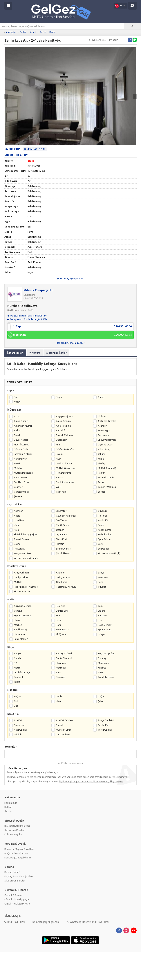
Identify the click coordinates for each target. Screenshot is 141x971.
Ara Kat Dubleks (64, 720)
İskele (17, 681)
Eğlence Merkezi (22, 615)
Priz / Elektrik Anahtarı (26, 586)
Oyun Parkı (62, 534)
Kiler (58, 458)
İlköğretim (61, 634)
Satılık (43, 32)
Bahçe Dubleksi (106, 720)
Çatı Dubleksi (63, 734)
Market (18, 625)
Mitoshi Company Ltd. (39, 290)
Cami (100, 606)
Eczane (101, 610)
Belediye (60, 606)
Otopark (60, 530)
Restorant (19, 548)
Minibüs (102, 667)
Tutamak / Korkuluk (66, 586)
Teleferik (19, 677)
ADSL (17, 416)
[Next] (135, 96)
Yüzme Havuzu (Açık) (109, 553)
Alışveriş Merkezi (23, 606)
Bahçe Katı (19, 725)
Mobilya (18, 468)
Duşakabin (61, 439)
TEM (100, 672)
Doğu (59, 397)
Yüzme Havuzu (22, 591)
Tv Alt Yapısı (62, 525)
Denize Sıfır (62, 610)
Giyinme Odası (105, 444)
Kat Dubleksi (20, 729)
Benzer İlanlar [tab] (58, 352)
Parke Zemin (21, 477)
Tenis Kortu (62, 539)
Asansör (102, 425)
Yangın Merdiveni (23, 553)
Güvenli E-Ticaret (13, 895)
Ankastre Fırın (63, 425)
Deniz (59, 696)
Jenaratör (61, 511)
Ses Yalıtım (61, 520)
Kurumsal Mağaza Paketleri (19, 849)
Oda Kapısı (62, 582)
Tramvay (60, 677)
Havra (17, 620)
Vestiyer (18, 487)
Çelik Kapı (61, 491)
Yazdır (114, 40)
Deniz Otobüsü (64, 658)
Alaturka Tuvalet (107, 421)
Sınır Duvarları (63, 548)
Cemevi (18, 610)
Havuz (59, 701)
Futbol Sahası (105, 534)
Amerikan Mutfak (23, 425)
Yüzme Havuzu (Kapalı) (26, 558)
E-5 (15, 663)
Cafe (100, 544)
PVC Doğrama (63, 472)
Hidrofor (102, 515)
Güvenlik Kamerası (66, 515)
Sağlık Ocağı (20, 629)
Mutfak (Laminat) (107, 468)
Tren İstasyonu (106, 677)
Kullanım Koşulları (13, 834)
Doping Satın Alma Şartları (18, 876)
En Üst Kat (103, 725)
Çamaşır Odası (21, 491)
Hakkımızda (10, 803)
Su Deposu (103, 548)
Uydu (16, 525)
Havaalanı (61, 663)
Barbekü (60, 430)
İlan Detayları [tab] (15, 352)
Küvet (17, 463)
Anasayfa (11, 32)
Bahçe (101, 525)
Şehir (100, 701)
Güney (101, 397)
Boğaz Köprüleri (106, 653)
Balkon (17, 430)
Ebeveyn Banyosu (107, 439)
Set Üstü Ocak (21, 482)
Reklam (8, 807)
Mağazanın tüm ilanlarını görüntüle (28, 315)
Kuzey (17, 401)
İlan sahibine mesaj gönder (70, 343)
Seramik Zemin (106, 477)
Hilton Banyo (104, 449)
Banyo (101, 572)
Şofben (102, 491)
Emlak (23, 32)
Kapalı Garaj (104, 530)
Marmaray (103, 663)
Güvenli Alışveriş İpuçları (17, 899)
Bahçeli (60, 725)
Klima (101, 458)
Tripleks (18, 734)
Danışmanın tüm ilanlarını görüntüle (28, 319)
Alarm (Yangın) (63, 421)
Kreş (16, 530)
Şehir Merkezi (21, 639)
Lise (100, 620)
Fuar (58, 615)
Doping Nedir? (12, 872)
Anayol (17, 653)
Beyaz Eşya (104, 430)
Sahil (58, 672)
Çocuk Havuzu (63, 553)
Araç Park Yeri (21, 572)
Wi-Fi (59, 487)
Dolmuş (102, 658)
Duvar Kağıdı (21, 439)
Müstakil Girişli (63, 729)
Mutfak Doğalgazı (23, 472)
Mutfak (18, 582)
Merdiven (103, 577)
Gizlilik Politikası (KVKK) (17, 903)
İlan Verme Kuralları (14, 830)
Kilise (59, 620)
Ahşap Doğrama (64, 416)
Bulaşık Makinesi (64, 435)
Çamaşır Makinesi (107, 487)
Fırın (58, 444)
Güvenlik (102, 511)
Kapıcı (17, 515)
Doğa (101, 696)
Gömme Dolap (21, 449)
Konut (33, 32)
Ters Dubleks (105, 729)
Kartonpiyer (20, 458)
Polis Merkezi (105, 625)
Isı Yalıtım (19, 520)
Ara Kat (18, 720)
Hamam (60, 544)
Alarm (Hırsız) (21, 421)
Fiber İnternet (21, 444)
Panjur (101, 472)
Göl (16, 701)
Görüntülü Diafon (65, 449)
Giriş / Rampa (63, 577)
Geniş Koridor (21, 577)
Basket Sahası (21, 539)
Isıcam (59, 454)
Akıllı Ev (102, 416)
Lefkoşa (8, 154)
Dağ (16, 705)
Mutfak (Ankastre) (65, 468)
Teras (101, 482)
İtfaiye (101, 634)
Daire (52, 32)
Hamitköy (22, 154)
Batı (16, 397)
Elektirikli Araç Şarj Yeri (26, 534)
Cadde (17, 658)
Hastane (102, 615)
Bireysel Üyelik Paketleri (17, 826)
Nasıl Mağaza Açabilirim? (17, 857)
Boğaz (17, 696)
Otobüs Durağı (22, 672)
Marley (101, 463)
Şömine (18, 496)
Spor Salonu (104, 539)
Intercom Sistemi (23, 454)
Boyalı (17, 435)
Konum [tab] (36, 352)
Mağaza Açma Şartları (16, 853)
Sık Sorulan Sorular (14, 880)
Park (100, 582)
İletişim (8, 811)
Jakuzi (101, 454)
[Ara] (132, 26)
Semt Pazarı (62, 629)
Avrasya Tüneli (64, 653)
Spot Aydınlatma (65, 482)
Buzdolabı (103, 435)
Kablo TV (103, 520)
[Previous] (6, 96)
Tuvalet (102, 586)
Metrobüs (61, 667)
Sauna (59, 477)
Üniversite (19, 634)
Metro (17, 667)
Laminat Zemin (64, 463)
